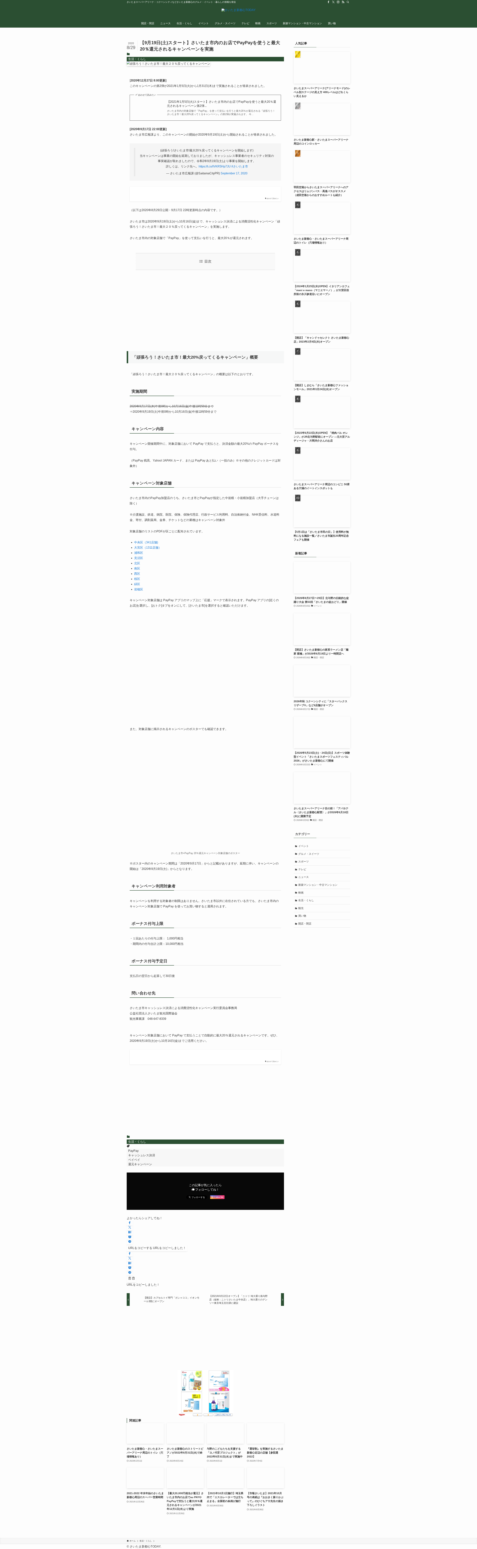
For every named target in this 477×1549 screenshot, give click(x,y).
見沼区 (138, 558)
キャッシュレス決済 (141, 1155)
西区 (137, 573)
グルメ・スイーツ (308, 853)
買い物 (302, 915)
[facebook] (328, 2)
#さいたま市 (239, 166)
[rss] (343, 2)
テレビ (302, 869)
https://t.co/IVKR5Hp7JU (215, 166)
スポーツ (303, 861)
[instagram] (338, 2)
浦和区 (138, 552)
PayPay (133, 1150)
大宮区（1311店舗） (147, 547)
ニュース (303, 876)
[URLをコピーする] (131, 1278)
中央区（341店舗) (146, 542)
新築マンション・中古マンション (317, 884)
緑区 (137, 584)
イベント (303, 846)
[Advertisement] (205, 308)
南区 (137, 568)
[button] (130, 1223)
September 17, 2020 (234, 173)
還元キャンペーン (140, 1164)
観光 (301, 908)
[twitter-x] (333, 2)
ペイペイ (134, 1159)
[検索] (347, 2)
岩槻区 (138, 589)
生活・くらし (137, 59)
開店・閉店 (304, 923)
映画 (301, 892)
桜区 (137, 578)
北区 (137, 563)
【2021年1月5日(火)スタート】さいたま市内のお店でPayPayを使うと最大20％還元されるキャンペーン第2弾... (221, 103)
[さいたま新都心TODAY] (238, 12)
